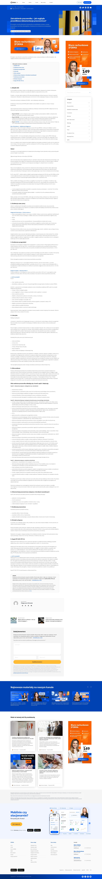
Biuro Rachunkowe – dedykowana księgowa (20, 126)
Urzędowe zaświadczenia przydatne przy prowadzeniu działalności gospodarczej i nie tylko (23, 738)
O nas (12, 845)
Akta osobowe (17, 73)
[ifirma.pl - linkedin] (88, 877)
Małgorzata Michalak (16, 8)
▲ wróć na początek (15, 277)
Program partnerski (14, 856)
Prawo (68, 129)
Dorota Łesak (16, 749)
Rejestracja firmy (70, 136)
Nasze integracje (53, 852)
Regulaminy (62, 870)
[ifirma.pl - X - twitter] (85, 877)
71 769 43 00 (88, 860)
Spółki (68, 139)
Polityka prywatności (68, 870)
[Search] (89, 92)
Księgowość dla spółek (34, 850)
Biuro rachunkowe (34, 849)
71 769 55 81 (88, 854)
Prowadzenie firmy (70, 133)
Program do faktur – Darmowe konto (19, 270)
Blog (51, 845)
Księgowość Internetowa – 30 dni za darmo (20, 212)
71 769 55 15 (88, 847)
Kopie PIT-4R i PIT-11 (19, 80)
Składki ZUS (16, 65)
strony (31, 590)
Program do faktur (34, 854)
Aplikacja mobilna (34, 862)
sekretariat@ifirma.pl (77, 860)
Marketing (69, 123)
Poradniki (52, 849)
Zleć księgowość (16, 824)
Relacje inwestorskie (76, 870)
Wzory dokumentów (54, 850)
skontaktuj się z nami (37, 580)
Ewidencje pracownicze (19, 77)
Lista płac (16, 71)
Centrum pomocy (53, 847)
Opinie (12, 850)
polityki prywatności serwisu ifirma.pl (20, 672)
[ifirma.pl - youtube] (90, 877)
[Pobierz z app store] (30, 830)
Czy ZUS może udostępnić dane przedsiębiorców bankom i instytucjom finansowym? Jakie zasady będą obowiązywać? (50, 738)
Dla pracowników (70, 106)
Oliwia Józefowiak (17, 785)
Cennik (12, 847)
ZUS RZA (17, 121)
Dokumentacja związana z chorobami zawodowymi (25, 75)
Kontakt (12, 854)
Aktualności (69, 102)
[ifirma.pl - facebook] (83, 877)
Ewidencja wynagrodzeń (19, 69)
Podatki (68, 126)
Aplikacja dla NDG (34, 858)
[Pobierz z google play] (37, 830)
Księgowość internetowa (35, 852)
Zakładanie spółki (34, 847)
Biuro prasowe (13, 852)
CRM (31, 860)
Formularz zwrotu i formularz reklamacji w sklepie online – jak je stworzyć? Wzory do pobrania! (48, 771)
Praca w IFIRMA (13, 849)
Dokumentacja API (54, 854)
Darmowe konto (87, 2)
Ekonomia (69, 116)
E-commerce (69, 112)
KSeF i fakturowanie (71, 119)
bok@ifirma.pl (76, 847)
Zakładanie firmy (33, 845)
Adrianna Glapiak (44, 785)
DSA (90, 870)
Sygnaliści (83, 870)
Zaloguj (80, 2)
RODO (87, 870)
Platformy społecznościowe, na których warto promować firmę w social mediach (22, 771)
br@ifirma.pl (76, 854)
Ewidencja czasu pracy (19, 67)
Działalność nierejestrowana (72, 109)
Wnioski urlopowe (18, 78)
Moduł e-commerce (34, 856)
